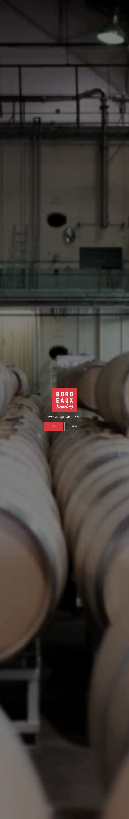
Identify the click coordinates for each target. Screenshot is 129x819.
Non (74, 426)
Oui (54, 426)
